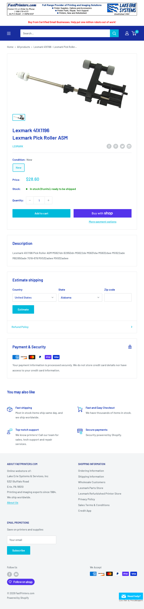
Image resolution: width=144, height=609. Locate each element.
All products (23, 46)
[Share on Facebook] (109, 146)
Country (17, 289)
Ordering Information (91, 470)
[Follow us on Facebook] (9, 574)
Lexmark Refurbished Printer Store (99, 493)
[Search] (114, 33)
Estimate (23, 309)
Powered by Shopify (18, 597)
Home (10, 46)
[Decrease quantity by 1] (30, 200)
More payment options (102, 221)
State (61, 289)
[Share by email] (129, 146)
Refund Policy (20, 326)
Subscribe (18, 550)
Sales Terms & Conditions (94, 505)
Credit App (84, 510)
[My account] (127, 33)
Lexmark (17, 146)
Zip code (109, 289)
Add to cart (41, 213)
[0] (134, 33)
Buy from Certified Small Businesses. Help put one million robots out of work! (72, 22)
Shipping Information (91, 476)
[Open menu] (9, 33)
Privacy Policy (86, 499)
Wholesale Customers (91, 482)
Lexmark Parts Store (90, 487)
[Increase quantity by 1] (48, 200)
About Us (12, 502)
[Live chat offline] (131, 595)
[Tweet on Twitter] (122, 146)
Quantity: (18, 200)
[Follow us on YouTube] (16, 574)
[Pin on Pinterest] (115, 146)
